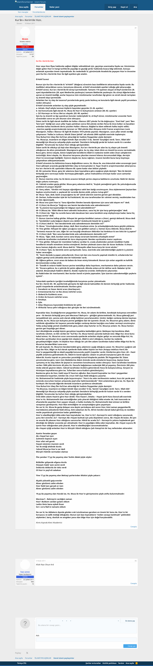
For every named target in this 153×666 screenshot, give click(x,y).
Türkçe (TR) (21, 663)
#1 (136, 28)
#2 (136, 561)
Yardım (121, 663)
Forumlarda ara (39, 12)
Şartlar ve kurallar (93, 663)
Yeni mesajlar (23, 12)
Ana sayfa (23, 7)
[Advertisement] (86, 45)
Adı (37, 635)
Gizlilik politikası (109, 663)
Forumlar (39, 7)
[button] (61, 7)
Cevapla (134, 526)
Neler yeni (54, 7)
